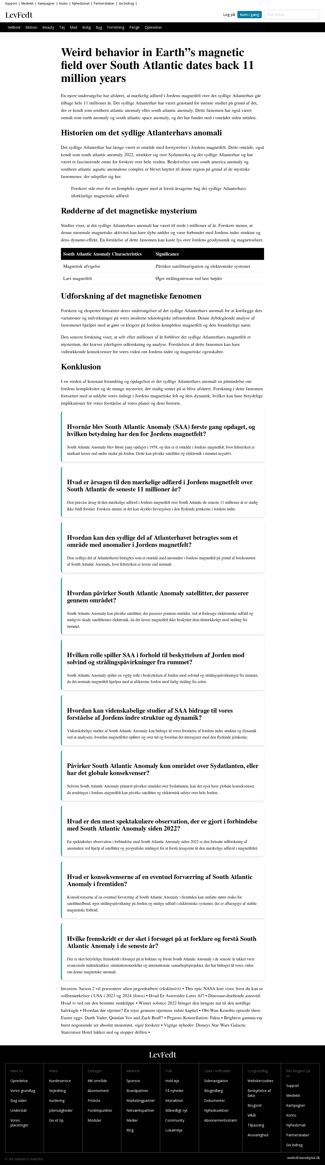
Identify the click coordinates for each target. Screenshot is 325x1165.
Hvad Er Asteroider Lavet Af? (177, 995)
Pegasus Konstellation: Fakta (193, 1017)
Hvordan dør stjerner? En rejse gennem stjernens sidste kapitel (140, 1010)
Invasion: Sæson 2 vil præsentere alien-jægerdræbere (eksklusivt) (121, 988)
